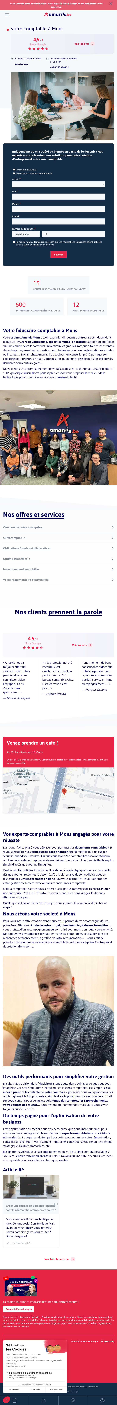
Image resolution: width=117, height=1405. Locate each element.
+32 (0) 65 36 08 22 (59, 67)
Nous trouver (21, 64)
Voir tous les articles (56, 1259)
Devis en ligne (14, 1400)
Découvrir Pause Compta (18, 1309)
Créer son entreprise (73, 1400)
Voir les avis (81, 43)
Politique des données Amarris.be (82, 1386)
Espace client (102, 1400)
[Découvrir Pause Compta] (20, 1286)
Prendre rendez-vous (43, 1400)
